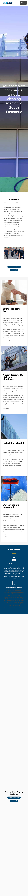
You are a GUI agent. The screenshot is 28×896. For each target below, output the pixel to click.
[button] (14, 253)
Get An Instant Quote (14, 267)
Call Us (13, 270)
